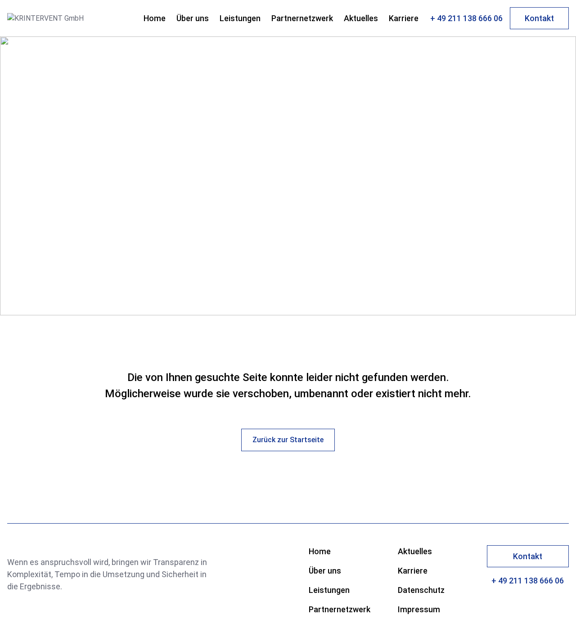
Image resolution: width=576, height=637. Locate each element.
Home (155, 18)
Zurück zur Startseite (288, 439)
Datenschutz (421, 590)
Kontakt (539, 18)
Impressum (419, 609)
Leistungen (240, 18)
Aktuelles (361, 18)
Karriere (403, 18)
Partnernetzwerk (302, 18)
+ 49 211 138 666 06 (466, 18)
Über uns (192, 18)
